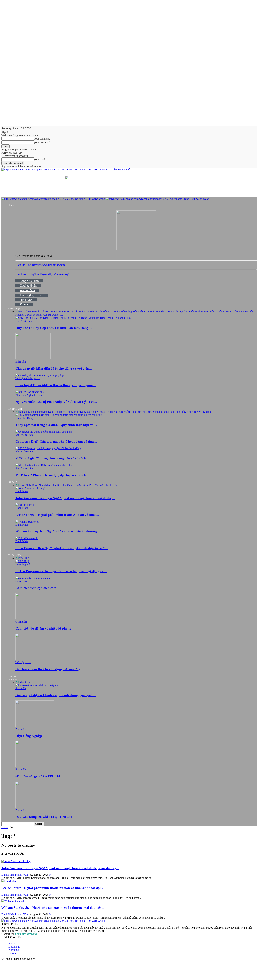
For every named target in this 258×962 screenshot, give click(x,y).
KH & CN (13, 482)
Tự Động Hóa (55, 314)
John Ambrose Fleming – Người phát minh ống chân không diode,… (65, 498)
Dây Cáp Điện (76, 311)
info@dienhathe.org (26, 933)
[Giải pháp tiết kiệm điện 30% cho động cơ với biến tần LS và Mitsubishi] (33, 358)
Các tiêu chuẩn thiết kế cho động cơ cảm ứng (47, 669)
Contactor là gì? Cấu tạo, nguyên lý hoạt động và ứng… (56, 441)
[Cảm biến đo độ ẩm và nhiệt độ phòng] (34, 618)
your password (42, 142)
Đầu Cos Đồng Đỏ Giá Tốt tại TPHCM (43, 817)
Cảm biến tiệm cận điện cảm (35, 588)
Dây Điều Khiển (93, 311)
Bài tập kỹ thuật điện (30, 411)
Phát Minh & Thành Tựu (103, 484)
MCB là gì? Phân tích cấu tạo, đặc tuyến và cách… (52, 475)
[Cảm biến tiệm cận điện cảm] (32, 577)
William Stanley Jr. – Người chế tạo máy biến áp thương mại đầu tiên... (52, 907)
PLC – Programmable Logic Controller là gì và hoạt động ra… (61, 571)
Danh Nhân (38, 484)
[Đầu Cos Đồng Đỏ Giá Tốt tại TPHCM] (34, 806)
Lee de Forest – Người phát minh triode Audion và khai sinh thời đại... (52, 888)
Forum (12, 952)
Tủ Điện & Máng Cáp (35, 314)
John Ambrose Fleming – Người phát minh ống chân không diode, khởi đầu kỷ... (60, 868)
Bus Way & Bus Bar (56, 311)
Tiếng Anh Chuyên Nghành (195, 411)
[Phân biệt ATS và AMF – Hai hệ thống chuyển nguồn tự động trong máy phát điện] (39, 375)
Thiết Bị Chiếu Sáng (147, 411)
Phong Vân (21, 874)
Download (14, 946)
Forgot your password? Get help (19, 149)
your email (40, 159)
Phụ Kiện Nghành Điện (181, 311)
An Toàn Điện (27, 311)
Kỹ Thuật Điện (15, 408)
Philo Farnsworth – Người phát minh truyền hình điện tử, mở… (61, 548)
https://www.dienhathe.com (48, 264)
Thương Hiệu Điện (169, 411)
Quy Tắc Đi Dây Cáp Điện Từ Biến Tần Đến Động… (53, 328)
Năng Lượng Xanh (78, 484)
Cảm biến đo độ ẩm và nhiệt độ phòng (43, 628)
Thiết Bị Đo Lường (205, 311)
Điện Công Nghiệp (17, 308)
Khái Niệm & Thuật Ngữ (104, 411)
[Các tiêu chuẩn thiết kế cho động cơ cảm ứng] (34, 659)
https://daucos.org (58, 274)
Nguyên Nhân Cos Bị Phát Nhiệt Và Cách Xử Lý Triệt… (56, 402)
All (17, 311)
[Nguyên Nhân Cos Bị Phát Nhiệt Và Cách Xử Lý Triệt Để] (30, 391)
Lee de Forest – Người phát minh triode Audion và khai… (57, 515)
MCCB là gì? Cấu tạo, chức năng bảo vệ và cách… (52, 458)
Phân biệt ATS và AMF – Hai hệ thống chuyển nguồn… (55, 385)
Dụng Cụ (85, 411)
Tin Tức (12, 676)
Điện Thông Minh (70, 411)
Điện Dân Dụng (51, 411)
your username (42, 138)
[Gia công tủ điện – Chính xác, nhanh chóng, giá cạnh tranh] (37, 685)
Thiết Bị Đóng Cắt (226, 311)
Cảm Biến (24, 558)
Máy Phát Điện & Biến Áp (153, 311)
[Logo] (53, 198)
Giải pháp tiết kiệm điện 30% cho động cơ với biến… (53, 368)
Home (11, 205)
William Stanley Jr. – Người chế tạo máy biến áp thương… (57, 531)
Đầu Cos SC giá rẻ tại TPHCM (37, 776)
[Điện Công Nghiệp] (34, 725)
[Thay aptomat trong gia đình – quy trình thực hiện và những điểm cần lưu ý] (58, 414)
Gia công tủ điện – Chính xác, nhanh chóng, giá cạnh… (55, 695)
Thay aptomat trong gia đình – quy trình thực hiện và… (56, 425)
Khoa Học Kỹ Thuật (56, 484)
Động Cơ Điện (111, 311)
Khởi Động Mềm (128, 311)
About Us (12, 679)
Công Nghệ (25, 484)
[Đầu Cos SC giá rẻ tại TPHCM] (34, 766)
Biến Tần (40, 311)
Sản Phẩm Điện (127, 411)
